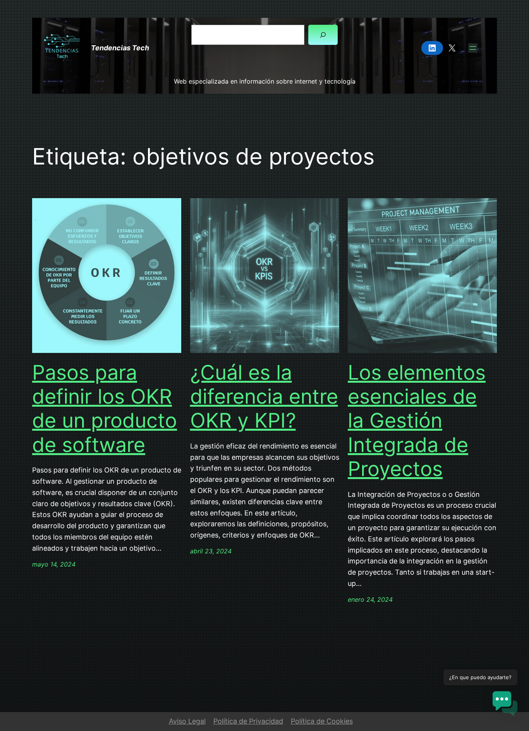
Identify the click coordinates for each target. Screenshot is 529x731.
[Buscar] (323, 35)
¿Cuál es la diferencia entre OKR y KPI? (264, 397)
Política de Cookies (322, 721)
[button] (505, 705)
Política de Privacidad (248, 721)
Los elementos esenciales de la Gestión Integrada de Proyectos (417, 421)
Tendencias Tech (120, 48)
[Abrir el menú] (472, 48)
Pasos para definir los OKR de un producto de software (104, 409)
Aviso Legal (187, 721)
